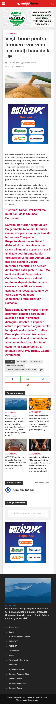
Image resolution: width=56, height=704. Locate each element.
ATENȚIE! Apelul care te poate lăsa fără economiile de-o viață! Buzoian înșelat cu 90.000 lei (15, 462)
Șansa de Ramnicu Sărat (19, 674)
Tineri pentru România (18, 660)
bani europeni (36, 361)
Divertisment (14, 651)
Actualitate (11, 34)
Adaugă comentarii (16, 67)
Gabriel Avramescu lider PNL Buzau (22, 370)
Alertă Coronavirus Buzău (19, 637)
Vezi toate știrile (42, 482)
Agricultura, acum (16, 669)
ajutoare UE (22, 361)
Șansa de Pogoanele (17, 683)
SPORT (12, 655)
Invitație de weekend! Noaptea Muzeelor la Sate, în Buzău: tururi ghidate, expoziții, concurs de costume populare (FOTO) (39, 422)
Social (11, 632)
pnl (41, 370)
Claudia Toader (29, 63)
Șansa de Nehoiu (16, 679)
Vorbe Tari (13, 665)
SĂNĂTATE (13, 641)
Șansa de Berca (15, 688)
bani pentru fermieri (15, 366)
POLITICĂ (13, 646)
